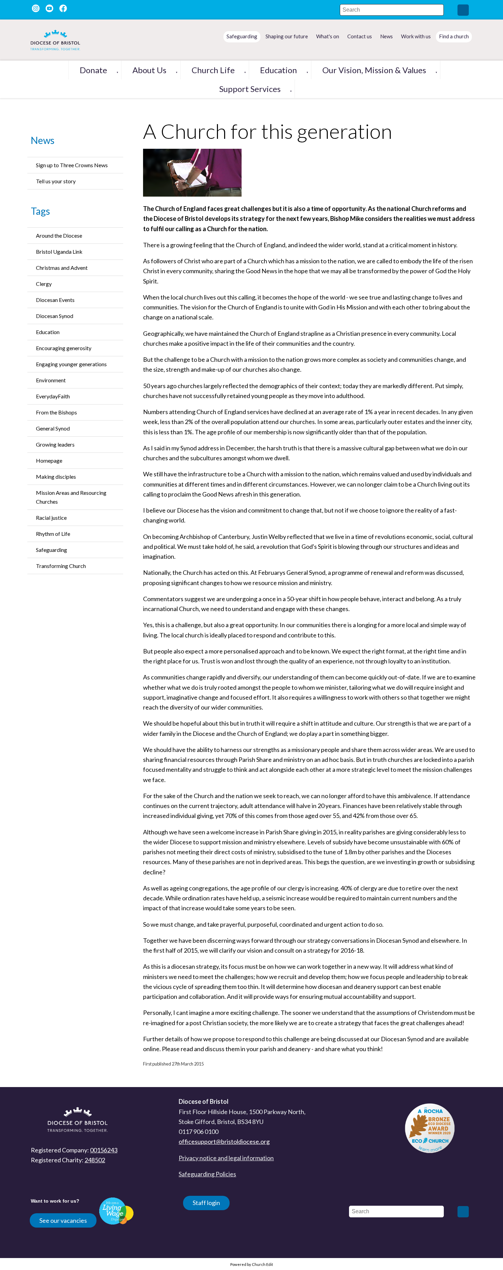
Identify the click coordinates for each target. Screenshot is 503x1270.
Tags (40, 211)
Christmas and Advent (62, 267)
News (42, 140)
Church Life (213, 70)
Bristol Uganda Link (59, 251)
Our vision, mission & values (374, 70)
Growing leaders (55, 444)
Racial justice (51, 517)
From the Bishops (56, 412)
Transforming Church (61, 566)
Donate (93, 70)
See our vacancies (63, 1220)
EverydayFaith (53, 396)
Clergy (44, 283)
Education (278, 70)
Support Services (250, 89)
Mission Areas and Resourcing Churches (71, 497)
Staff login (206, 1202)
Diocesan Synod (54, 316)
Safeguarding (51, 549)
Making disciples (56, 476)
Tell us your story (56, 181)
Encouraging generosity (63, 348)
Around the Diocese (59, 235)
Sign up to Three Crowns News (72, 165)
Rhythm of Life (53, 533)
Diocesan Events (55, 299)
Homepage (49, 460)
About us (149, 70)
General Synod (53, 428)
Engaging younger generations (71, 364)
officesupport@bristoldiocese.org (224, 1141)
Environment (51, 380)
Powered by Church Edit (251, 1264)
